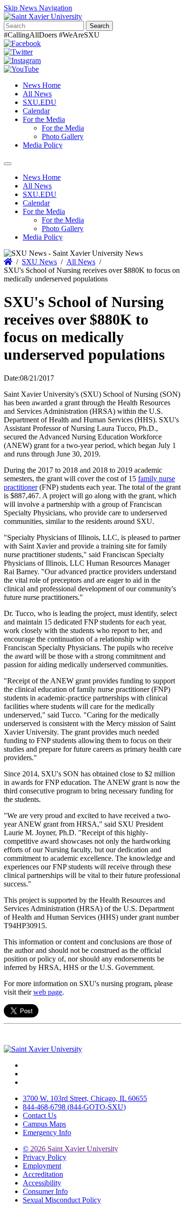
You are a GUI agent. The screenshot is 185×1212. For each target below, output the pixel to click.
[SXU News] (43, 16)
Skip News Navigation (38, 8)
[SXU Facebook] (22, 43)
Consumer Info (45, 1191)
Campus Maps (44, 1124)
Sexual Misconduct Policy (62, 1200)
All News (37, 94)
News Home (42, 85)
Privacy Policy (44, 1157)
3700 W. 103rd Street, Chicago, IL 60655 (85, 1098)
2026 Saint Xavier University (70, 1149)
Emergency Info (47, 1132)
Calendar (36, 111)
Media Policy (43, 145)
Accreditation (43, 1174)
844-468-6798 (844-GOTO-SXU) (74, 1107)
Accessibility (42, 1183)
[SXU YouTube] (21, 69)
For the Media (44, 119)
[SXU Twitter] (18, 52)
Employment (42, 1166)
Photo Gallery (62, 136)
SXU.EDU (39, 102)
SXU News (39, 262)
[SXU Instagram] (22, 60)
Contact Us (39, 1115)
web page (47, 992)
